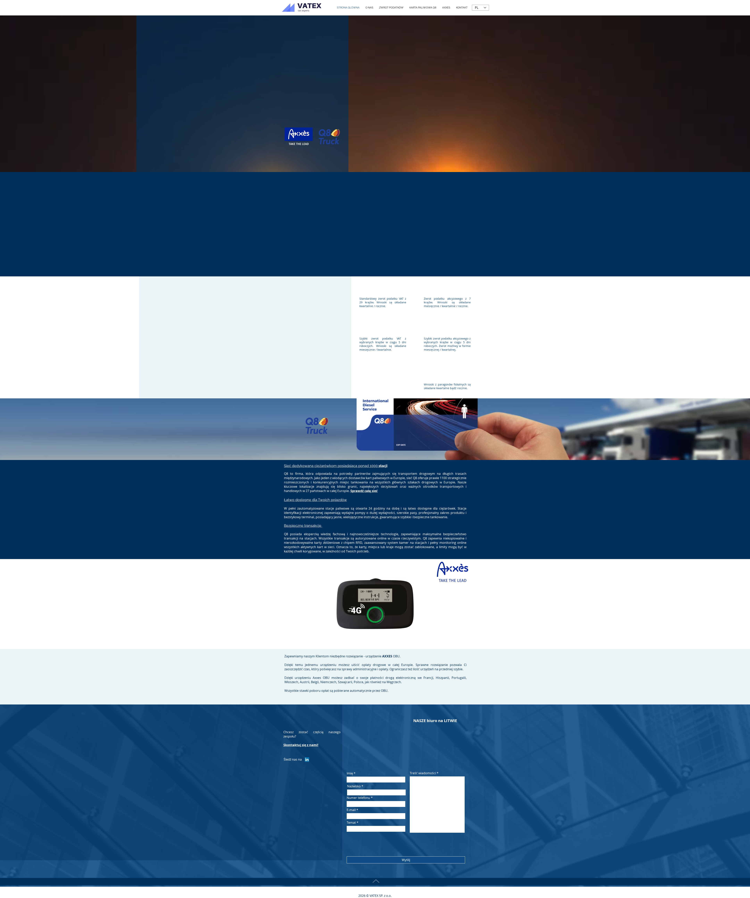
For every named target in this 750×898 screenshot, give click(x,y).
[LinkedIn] (307, 759)
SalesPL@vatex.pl (373, 738)
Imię (350, 773)
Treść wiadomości (423, 773)
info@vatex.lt (434, 738)
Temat (351, 822)
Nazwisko (354, 786)
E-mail (351, 809)
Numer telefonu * (360, 797)
